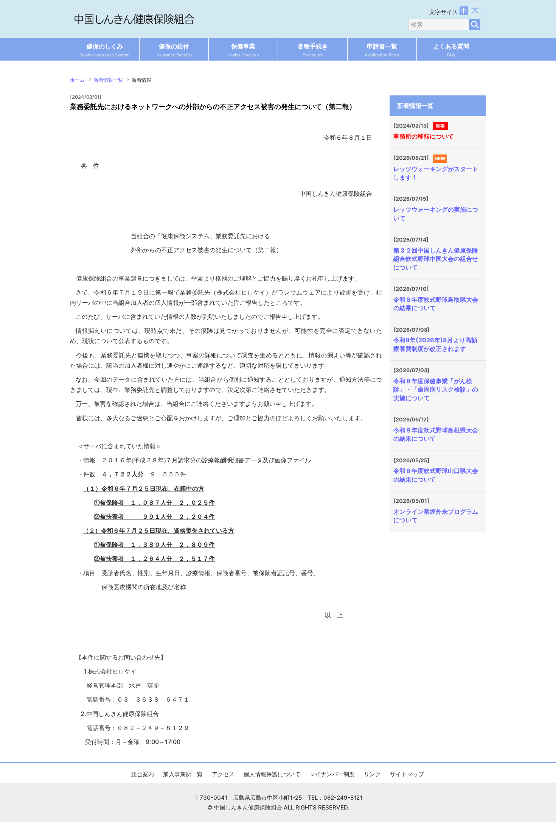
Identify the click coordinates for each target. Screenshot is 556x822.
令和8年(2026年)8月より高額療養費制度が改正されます (435, 344)
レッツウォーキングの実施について (435, 213)
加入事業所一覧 (183, 774)
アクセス (223, 774)
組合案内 (142, 774)
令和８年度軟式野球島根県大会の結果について (435, 434)
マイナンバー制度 (332, 774)
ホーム (77, 80)
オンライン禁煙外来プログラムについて (435, 516)
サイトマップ (407, 774)
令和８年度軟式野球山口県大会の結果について (435, 475)
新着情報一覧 (108, 80)
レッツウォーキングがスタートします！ (435, 173)
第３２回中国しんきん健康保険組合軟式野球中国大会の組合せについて (435, 258)
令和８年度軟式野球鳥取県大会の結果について (435, 304)
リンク (372, 774)
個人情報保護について (272, 774)
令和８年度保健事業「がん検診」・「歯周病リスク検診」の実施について (435, 389)
